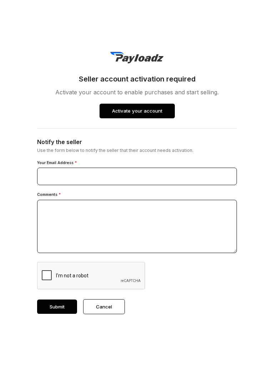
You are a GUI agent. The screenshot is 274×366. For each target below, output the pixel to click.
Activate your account (137, 111)
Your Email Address (57, 163)
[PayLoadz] (137, 58)
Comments (49, 195)
